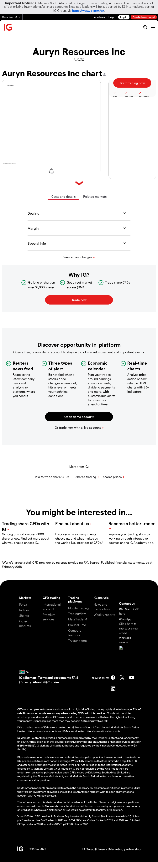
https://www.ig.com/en (88, 10)
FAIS (75, 677)
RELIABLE (144, 96)
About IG (39, 682)
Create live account (144, 17)
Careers (101, 849)
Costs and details (63, 196)
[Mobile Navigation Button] (153, 27)
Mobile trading (78, 608)
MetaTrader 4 (77, 619)
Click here (126, 623)
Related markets (95, 196)
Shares (24, 615)
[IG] (8, 27)
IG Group (88, 849)
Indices (24, 610)
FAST (116, 96)
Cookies (53, 682)
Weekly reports (104, 614)
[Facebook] (113, 677)
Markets (25, 597)
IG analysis (101, 597)
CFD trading (51, 597)
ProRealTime (77, 625)
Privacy (26, 682)
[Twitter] (122, 677)
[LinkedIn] (113, 688)
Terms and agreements (54, 677)
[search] (145, 27)
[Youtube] (131, 677)
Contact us (127, 603)
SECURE (128, 96)
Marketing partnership (125, 849)
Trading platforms (75, 599)
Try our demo (77, 640)
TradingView (77, 613)
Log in (123, 17)
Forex (23, 604)
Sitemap (30, 677)
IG (21, 677)
